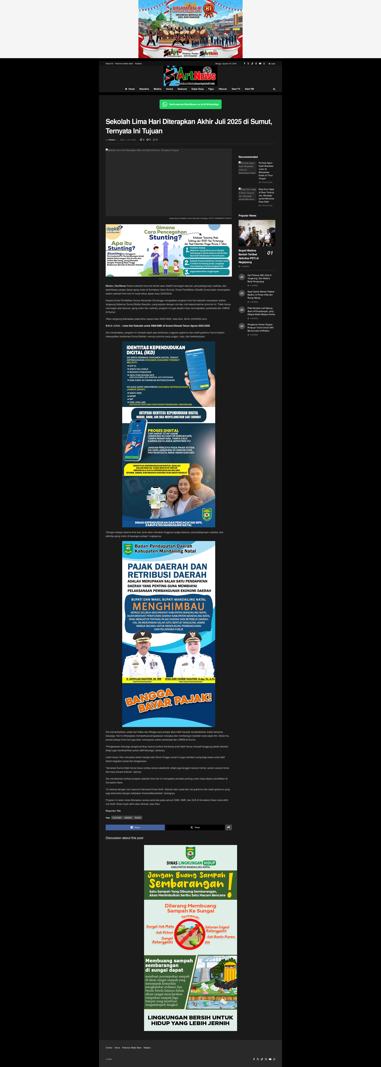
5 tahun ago (266, 182)
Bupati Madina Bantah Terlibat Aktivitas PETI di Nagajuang (249, 256)
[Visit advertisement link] (190, 29)
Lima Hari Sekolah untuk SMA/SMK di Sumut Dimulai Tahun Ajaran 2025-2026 (166, 325)
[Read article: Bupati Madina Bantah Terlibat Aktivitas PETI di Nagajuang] (257, 233)
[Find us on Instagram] (256, 63)
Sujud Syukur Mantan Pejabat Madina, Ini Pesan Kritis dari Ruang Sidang (261, 294)
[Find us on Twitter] (248, 63)
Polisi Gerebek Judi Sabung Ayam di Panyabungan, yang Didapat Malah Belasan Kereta (261, 311)
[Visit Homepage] (190, 75)
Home (132, 88)
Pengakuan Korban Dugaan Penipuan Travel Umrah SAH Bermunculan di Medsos (261, 327)
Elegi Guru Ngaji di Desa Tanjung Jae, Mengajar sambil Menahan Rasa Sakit (266, 195)
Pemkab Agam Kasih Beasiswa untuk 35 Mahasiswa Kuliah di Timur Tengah (266, 170)
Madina (157, 88)
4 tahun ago (266, 205)
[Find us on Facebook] (244, 63)
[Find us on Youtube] (260, 63)
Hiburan (223, 88)
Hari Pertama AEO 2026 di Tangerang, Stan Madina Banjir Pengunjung (259, 278)
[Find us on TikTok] (252, 63)
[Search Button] (274, 89)
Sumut (169, 88)
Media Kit (109, 63)
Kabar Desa (198, 88)
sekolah (128, 817)
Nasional (182, 88)
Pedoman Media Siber (124, 63)
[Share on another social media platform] (228, 827)
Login (272, 63)
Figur (211, 88)
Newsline (144, 88)
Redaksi (138, 63)
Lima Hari (117, 817)
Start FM (249, 88)
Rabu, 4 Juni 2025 (128, 139)
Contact (109, 1047)
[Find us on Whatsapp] (264, 63)
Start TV (236, 88)
